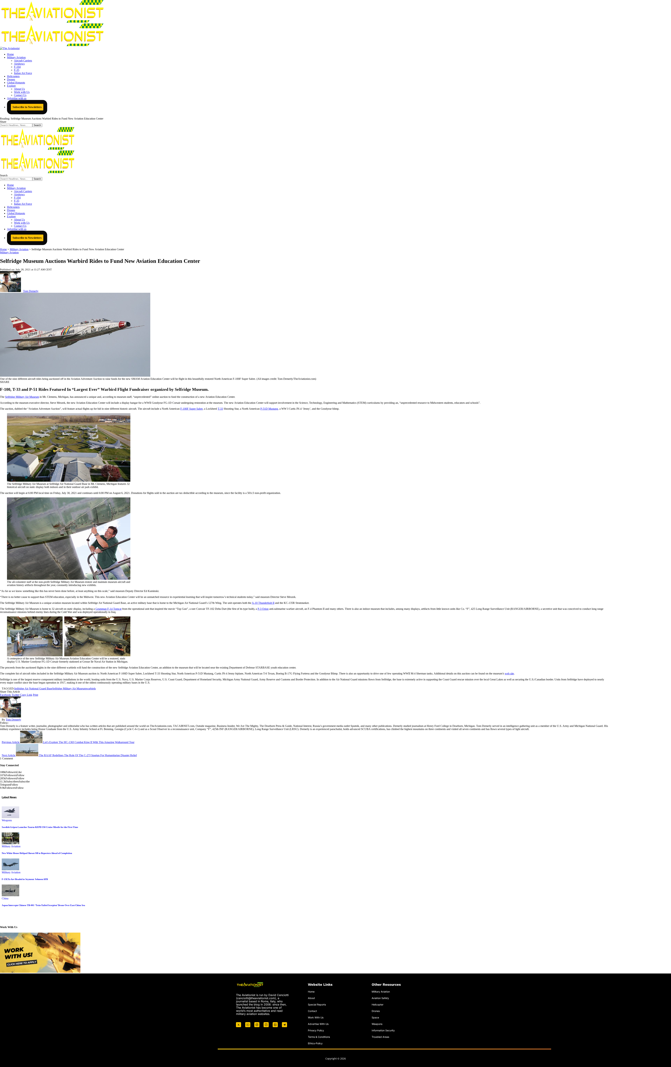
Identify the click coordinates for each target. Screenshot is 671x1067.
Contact (312, 1010)
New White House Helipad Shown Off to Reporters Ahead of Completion (37, 853)
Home (311, 991)
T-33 (220, 408)
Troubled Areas (380, 1036)
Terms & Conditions (319, 1036)
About (311, 998)
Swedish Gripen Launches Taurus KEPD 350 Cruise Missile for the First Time (40, 827)
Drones (376, 1010)
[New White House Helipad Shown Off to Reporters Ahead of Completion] (10, 843)
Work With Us (315, 1017)
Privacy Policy (316, 1030)
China (5, 898)
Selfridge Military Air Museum (22, 396)
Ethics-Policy (315, 1043)
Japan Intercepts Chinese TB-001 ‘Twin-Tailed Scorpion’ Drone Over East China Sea (43, 905)
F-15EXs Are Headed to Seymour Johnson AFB (25, 879)
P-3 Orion (263, 608)
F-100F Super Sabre (191, 408)
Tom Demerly (30, 291)
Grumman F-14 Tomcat (108, 608)
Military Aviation (9, 252)
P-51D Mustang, (269, 408)
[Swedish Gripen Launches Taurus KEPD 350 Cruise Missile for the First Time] (10, 817)
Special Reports (317, 1004)
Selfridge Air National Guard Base (33, 688)
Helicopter (377, 1004)
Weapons (7, 820)
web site (509, 673)
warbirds (91, 688)
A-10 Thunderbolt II (263, 602)
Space (375, 1017)
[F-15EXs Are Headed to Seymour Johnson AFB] (10, 869)
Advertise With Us (318, 1023)
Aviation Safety (380, 998)
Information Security (383, 1030)
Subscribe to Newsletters (27, 107)
